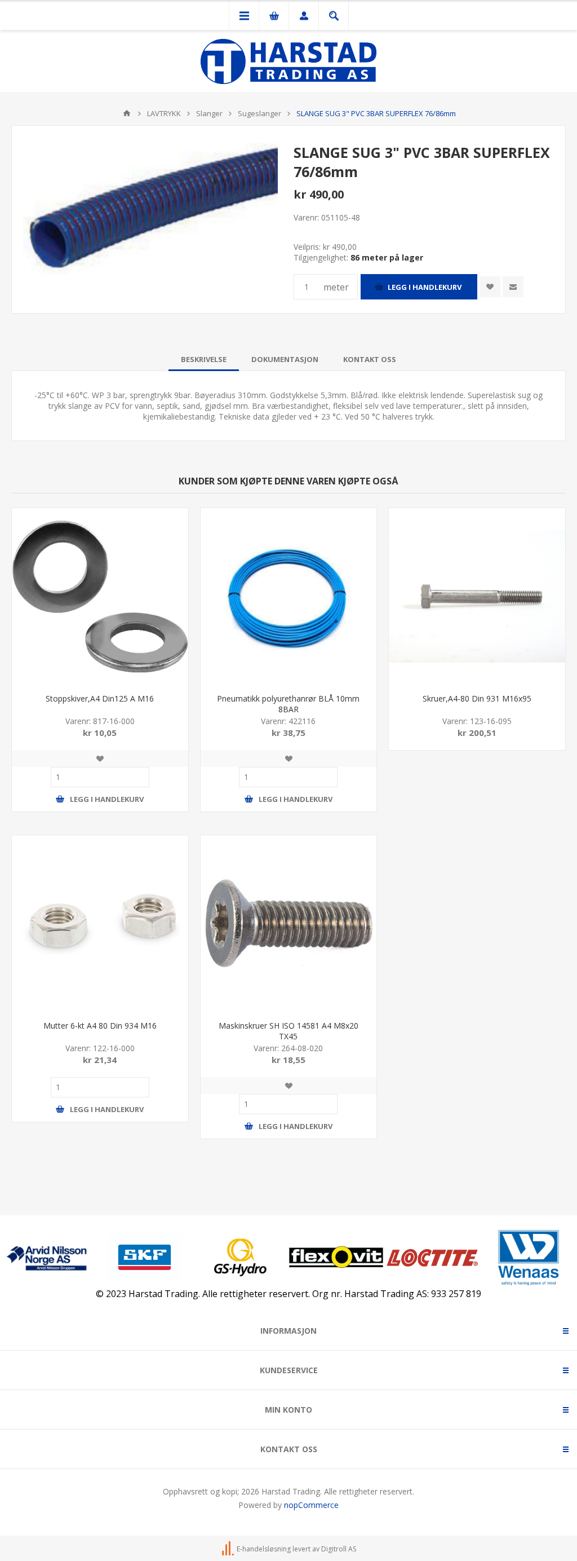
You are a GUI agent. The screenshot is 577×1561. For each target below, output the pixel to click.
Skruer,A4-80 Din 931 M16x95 (477, 698)
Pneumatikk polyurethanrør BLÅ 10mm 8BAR (288, 704)
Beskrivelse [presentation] (204, 359)
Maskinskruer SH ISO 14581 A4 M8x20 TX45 (288, 1031)
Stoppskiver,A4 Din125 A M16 (100, 698)
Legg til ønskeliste (490, 286)
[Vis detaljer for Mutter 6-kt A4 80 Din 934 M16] (100, 923)
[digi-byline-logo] (229, 1549)
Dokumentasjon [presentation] (284, 359)
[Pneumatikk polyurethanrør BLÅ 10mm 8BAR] (289, 596)
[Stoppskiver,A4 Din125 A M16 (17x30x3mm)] (100, 596)
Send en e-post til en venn (513, 286)
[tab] (203, 359)
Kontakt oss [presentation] (369, 359)
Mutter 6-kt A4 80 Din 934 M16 (100, 1025)
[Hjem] (126, 113)
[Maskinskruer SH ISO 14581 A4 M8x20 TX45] (289, 923)
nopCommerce (311, 1505)
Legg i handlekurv (424, 287)
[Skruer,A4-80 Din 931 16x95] (477, 596)
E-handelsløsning (264, 1549)
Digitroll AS (338, 1549)
